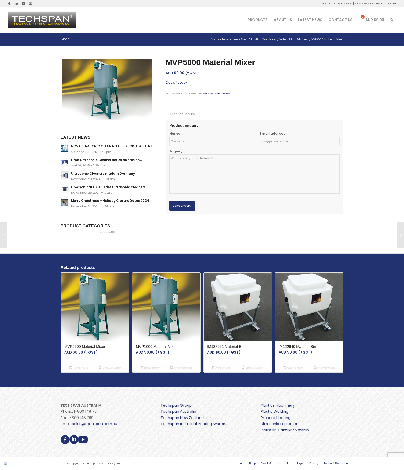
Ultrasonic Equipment (280, 424)
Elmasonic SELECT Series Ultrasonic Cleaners (108, 187)
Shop (65, 39)
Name (174, 133)
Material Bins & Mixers (217, 93)
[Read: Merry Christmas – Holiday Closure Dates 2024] (65, 203)
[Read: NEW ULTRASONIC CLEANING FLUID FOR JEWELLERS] (65, 148)
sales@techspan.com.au (94, 424)
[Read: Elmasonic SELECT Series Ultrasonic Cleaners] (65, 189)
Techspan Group (176, 405)
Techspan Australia (178, 411)
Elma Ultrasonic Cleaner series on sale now (106, 160)
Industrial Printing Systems (284, 430)
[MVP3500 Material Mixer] (3, 235)
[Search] (391, 20)
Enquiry (176, 151)
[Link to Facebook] (9, 3)
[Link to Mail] (30, 3)
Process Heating (275, 417)
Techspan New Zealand (182, 417)
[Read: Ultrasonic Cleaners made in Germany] (65, 175)
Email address (272, 133)
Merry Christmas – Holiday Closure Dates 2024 (110, 201)
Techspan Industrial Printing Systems (194, 424)
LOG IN (391, 3)
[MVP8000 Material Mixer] (400, 235)
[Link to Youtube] (23, 3)
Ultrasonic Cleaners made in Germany (103, 173)
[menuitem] (390, 3)
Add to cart (223, 367)
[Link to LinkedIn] (16, 3)
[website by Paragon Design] (6, 463)
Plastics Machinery (277, 405)
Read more (80, 367)
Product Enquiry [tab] (182, 114)
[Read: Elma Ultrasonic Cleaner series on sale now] (65, 162)
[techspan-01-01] (42, 20)
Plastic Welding (274, 411)
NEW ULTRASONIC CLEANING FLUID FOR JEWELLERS (111, 146)
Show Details (111, 367)
